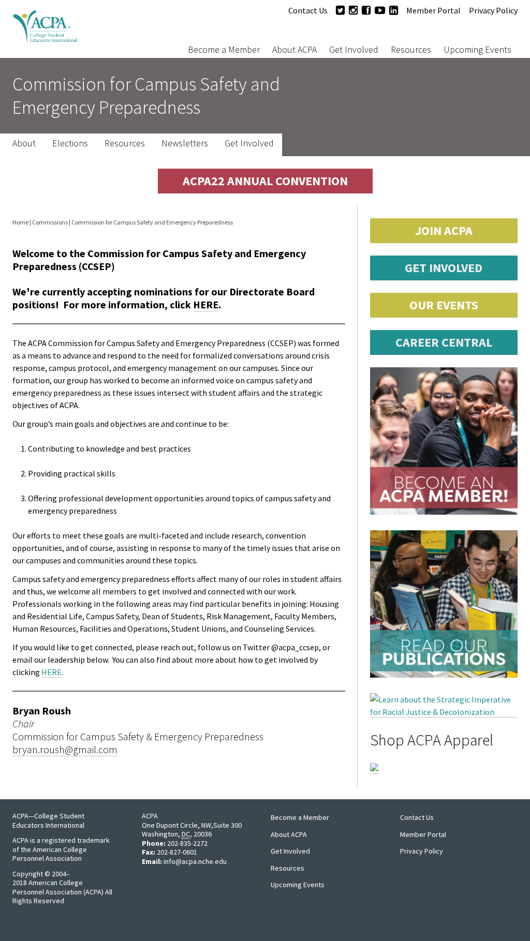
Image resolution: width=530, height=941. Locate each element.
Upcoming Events (477, 49)
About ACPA (294, 49)
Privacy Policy (493, 10)
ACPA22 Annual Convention (265, 181)
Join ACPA (444, 230)
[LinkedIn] (393, 10)
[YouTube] (380, 10)
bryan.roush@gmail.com (64, 749)
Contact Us (308, 10)
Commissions (50, 222)
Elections (70, 143)
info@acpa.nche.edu (195, 861)
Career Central (443, 342)
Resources (411, 49)
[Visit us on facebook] (366, 10)
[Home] (77, 29)
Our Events (443, 305)
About (24, 143)
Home (20, 222)
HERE (205, 304)
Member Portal (433, 10)
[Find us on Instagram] (353, 10)
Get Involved (353, 49)
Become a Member (224, 49)
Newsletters (184, 143)
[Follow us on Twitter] (340, 10)
